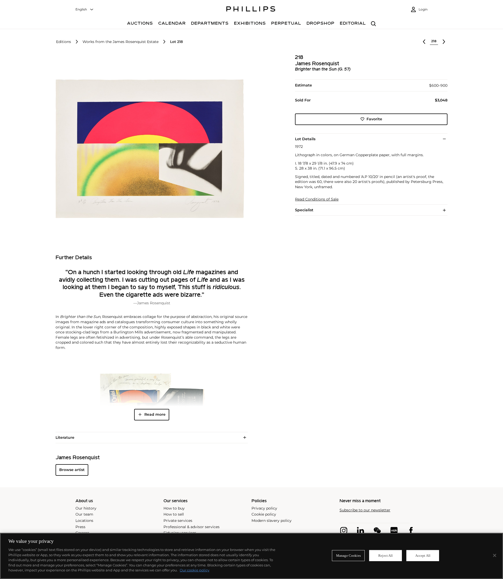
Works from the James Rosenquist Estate (120, 42)
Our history (85, 508)
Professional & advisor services (191, 526)
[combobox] (84, 9)
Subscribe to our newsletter (365, 510)
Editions (63, 42)
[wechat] (377, 530)
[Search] (373, 24)
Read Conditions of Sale (316, 199)
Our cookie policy (194, 570)
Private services (177, 520)
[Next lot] (443, 41)
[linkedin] (360, 530)
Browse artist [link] (72, 469)
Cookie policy (264, 514)
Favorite (374, 119)
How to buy (174, 508)
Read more (155, 414)
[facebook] (411, 530)
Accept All (422, 556)
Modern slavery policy (272, 520)
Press (80, 526)
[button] (148, 149)
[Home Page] (250, 9)
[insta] (344, 530)
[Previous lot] (424, 41)
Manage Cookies (348, 556)
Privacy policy (264, 508)
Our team (84, 514)
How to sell (173, 514)
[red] (394, 530)
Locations (84, 520)
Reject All (385, 556)
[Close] (494, 555)
